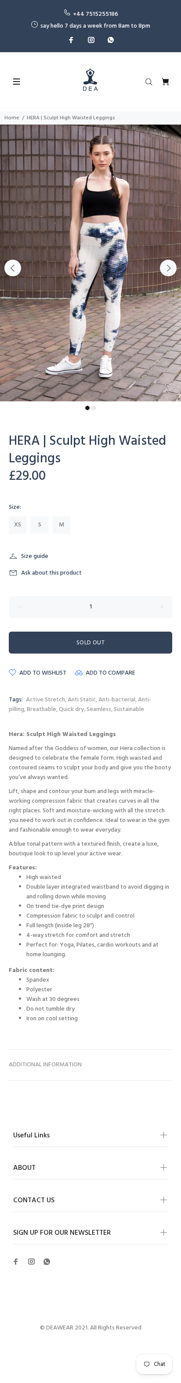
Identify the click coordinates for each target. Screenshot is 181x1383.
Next (168, 268)
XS (17, 525)
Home (11, 118)
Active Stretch (45, 700)
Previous (12, 268)
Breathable (41, 709)
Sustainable (129, 709)
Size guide (34, 556)
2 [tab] (93, 408)
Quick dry (71, 709)
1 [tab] (87, 408)
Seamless (99, 709)
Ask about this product (51, 573)
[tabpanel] (90, 263)
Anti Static (82, 700)
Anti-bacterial (116, 700)
